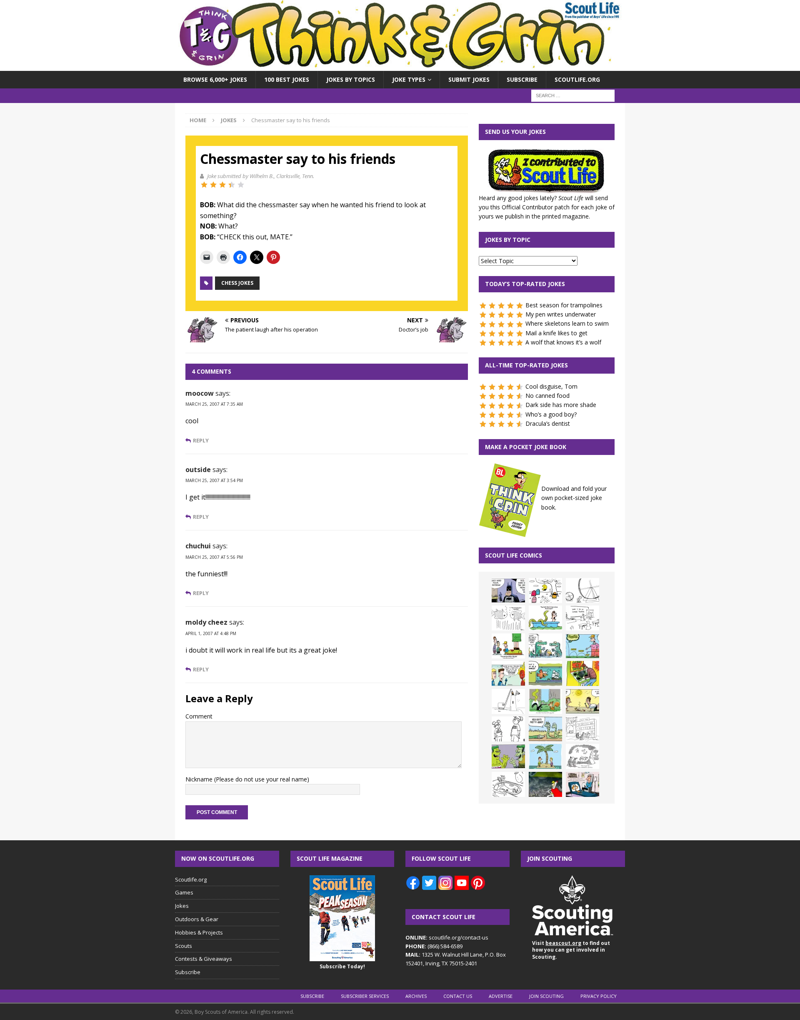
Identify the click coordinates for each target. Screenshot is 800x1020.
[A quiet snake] (545, 728)
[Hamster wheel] (582, 590)
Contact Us (457, 996)
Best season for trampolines (563, 305)
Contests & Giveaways (203, 958)
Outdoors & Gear (196, 919)
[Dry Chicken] (582, 701)
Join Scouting (546, 996)
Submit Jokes (469, 79)
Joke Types (408, 79)
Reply (201, 440)
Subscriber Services (365, 996)
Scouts (183, 946)
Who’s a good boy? (551, 414)
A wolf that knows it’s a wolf (563, 342)
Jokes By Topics (350, 79)
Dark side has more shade (560, 405)
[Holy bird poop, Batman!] (508, 590)
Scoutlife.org (577, 79)
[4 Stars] (232, 185)
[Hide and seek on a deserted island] (545, 756)
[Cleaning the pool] (545, 618)
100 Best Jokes (286, 79)
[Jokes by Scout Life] (400, 66)
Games (184, 892)
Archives (416, 996)
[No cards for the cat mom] (582, 784)
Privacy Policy (598, 996)
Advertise (500, 996)
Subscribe (522, 79)
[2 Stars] (213, 185)
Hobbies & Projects (199, 932)
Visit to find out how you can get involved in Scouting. (571, 950)
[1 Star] (204, 185)
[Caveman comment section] (582, 756)
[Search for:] (573, 95)
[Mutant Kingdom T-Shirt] (508, 728)
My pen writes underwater (560, 314)
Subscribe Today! (342, 966)
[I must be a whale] (545, 673)
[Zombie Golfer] (582, 645)
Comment (198, 716)
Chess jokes (237, 282)
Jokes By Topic (507, 240)
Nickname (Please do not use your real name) (247, 779)
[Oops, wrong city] (545, 645)
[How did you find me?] (545, 701)
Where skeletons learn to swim (567, 323)
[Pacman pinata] (545, 590)
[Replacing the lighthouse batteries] (508, 701)
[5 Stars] (241, 185)
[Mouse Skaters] (508, 784)
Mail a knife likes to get (556, 333)
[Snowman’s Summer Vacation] (582, 618)
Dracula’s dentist (547, 423)
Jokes (182, 905)
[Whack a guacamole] (582, 673)
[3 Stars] (222, 185)
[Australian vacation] (508, 618)
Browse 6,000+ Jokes (215, 79)
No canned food (547, 395)
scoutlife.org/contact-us (446, 937)
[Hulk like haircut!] (508, 756)
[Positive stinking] (582, 728)
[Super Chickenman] (545, 784)
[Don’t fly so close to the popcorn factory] (508, 673)
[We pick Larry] (508, 645)
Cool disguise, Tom (551, 386)
